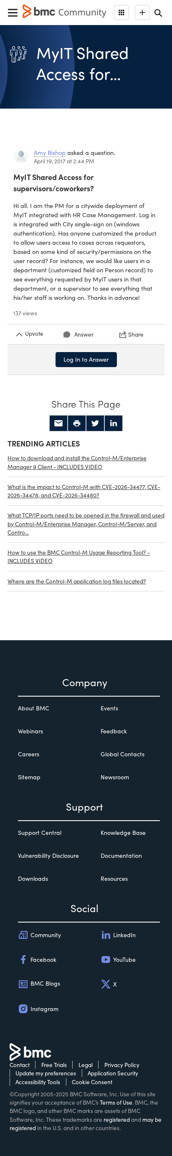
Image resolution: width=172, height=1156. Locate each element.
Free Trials (54, 1065)
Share (136, 334)
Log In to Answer (86, 359)
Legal (85, 1065)
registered (117, 1119)
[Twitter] (95, 423)
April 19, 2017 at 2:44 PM (64, 161)
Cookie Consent (92, 1082)
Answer (84, 334)
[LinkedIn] (113, 423)
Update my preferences (45, 1073)
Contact (20, 1065)
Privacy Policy (121, 1065)
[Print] (77, 423)
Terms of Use (116, 1102)
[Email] (58, 423)
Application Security (113, 1073)
